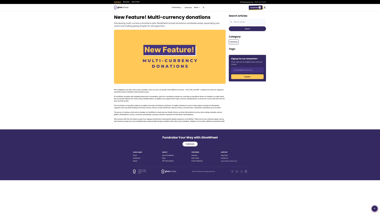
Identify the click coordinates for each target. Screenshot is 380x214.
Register (247, 77)
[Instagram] (232, 171)
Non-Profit (135, 2)
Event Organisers (197, 161)
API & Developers (168, 161)
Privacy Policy (142, 171)
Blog (163, 158)
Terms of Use (142, 170)
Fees (139, 173)
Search (247, 29)
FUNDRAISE (190, 144)
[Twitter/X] (241, 171)
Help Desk (224, 155)
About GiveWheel (168, 155)
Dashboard (136, 158)
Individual (117, 2)
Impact (135, 161)
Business (126, 2)
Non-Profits (195, 158)
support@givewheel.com (229, 161)
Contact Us (224, 158)
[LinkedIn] (237, 171)
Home (135, 155)
